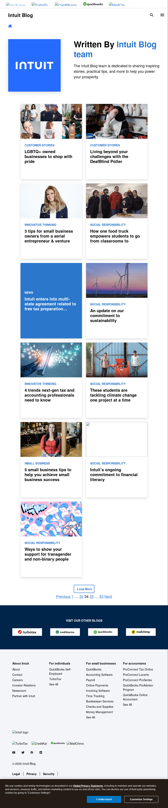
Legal (16, 774)
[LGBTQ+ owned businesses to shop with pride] (51, 141)
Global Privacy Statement (88, 785)
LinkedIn (40, 753)
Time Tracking (95, 696)
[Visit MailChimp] (118, 4)
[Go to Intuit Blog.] (10, 26)
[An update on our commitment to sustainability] (117, 300)
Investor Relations (24, 685)
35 (92, 596)
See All (53, 684)
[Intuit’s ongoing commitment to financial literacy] (117, 459)
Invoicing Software (98, 691)
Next (108, 596)
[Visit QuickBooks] (93, 4)
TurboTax (55, 679)
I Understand (103, 799)
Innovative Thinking (40, 225)
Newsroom (19, 691)
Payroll (90, 680)
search (152, 15)
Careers (17, 680)
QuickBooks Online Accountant (135, 697)
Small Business (37, 463)
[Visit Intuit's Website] (15, 4)
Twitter (22, 753)
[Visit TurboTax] (40, 4)
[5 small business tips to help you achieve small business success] (51, 459)
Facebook (31, 753)
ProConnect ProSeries (137, 680)
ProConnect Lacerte (136, 675)
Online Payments (97, 685)
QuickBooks (93, 669)
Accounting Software (99, 675)
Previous (63, 596)
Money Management (99, 712)
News (29, 292)
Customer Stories (39, 145)
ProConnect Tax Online (138, 669)
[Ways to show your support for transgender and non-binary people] (51, 539)
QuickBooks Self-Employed (60, 671)
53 (101, 596)
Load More (84, 589)
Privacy (31, 774)
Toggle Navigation (162, 15)
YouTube (13, 753)
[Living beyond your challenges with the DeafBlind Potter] (117, 141)
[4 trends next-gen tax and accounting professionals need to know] (51, 380)
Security (48, 774)
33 (81, 596)
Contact (17, 675)
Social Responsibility (108, 225)
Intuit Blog (20, 14)
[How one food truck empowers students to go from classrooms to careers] (117, 221)
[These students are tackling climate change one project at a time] (117, 380)
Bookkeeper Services (100, 701)
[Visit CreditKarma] (66, 4)
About (16, 669)
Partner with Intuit (23, 696)
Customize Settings (141, 799)
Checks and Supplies (99, 706)
